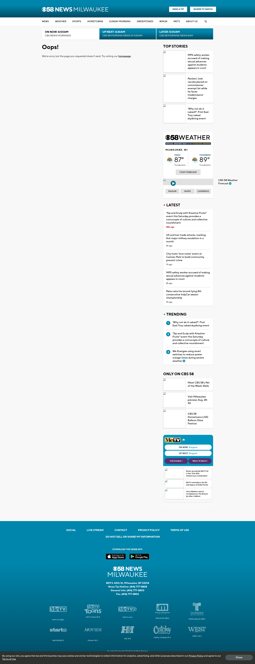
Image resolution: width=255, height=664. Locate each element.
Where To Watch (203, 9)
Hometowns (95, 21)
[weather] (170, 160)
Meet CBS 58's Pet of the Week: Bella (199, 384)
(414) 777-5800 (135, 590)
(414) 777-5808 (138, 586)
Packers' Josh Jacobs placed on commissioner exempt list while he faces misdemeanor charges (197, 88)
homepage (124, 56)
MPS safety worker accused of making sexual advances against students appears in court (198, 61)
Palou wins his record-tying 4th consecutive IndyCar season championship (183, 294)
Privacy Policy (149, 530)
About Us (192, 21)
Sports (76, 21)
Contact (121, 530)
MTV (177, 21)
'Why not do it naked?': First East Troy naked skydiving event (198, 113)
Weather (60, 21)
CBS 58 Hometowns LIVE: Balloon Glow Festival (198, 418)
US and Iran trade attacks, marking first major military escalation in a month (186, 238)
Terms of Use (179, 530)
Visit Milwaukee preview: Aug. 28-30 (198, 400)
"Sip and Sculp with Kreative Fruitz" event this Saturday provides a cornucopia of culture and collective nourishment (186, 217)
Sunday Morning (120, 21)
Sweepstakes (145, 21)
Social (71, 530)
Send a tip (178, 9)
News (45, 21)
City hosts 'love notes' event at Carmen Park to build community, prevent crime (185, 257)
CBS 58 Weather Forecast (228, 182)
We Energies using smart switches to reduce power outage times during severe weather (188, 356)
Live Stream (95, 530)
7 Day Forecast (188, 172)
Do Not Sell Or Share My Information (133, 536)
